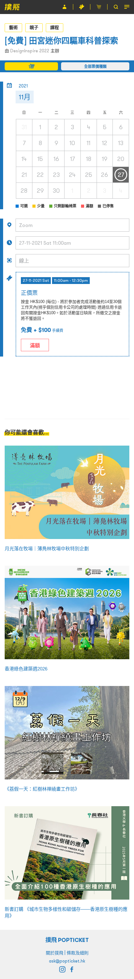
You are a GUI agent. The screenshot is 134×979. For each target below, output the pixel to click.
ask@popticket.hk (67, 961)
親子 (34, 27)
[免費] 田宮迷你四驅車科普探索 (61, 40)
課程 (54, 27)
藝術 (13, 27)
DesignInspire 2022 (29, 51)
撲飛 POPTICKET (67, 940)
